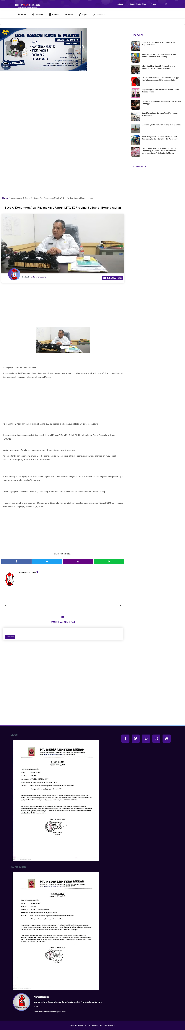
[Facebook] (125, 739)
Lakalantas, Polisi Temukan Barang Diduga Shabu (161, 125)
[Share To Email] (78, 561)
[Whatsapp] (146, 739)
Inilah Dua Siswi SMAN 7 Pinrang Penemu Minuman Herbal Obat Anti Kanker (158, 67)
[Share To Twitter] (47, 561)
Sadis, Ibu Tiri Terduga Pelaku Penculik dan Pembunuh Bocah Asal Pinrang (159, 55)
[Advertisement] (63, 114)
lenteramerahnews (27, 572)
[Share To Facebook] (16, 561)
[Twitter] (136, 739)
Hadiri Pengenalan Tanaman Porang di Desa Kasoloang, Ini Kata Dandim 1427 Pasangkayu (160, 137)
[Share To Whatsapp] (109, 561)
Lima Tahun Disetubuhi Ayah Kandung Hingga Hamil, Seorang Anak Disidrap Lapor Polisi (160, 79)
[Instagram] (156, 739)
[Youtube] (167, 739)
